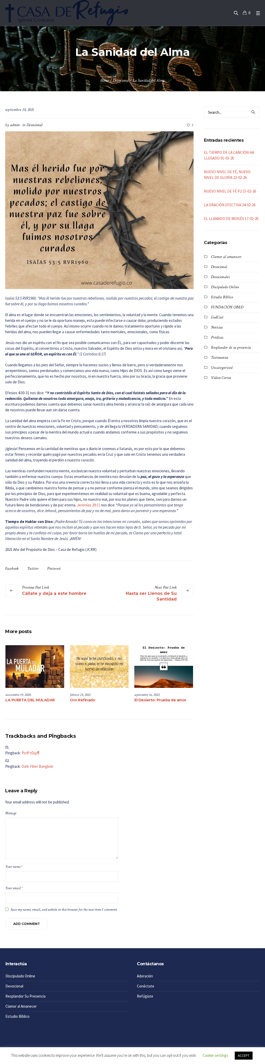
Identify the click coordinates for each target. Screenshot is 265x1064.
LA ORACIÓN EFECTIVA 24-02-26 (229, 204)
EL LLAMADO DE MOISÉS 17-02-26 (231, 218)
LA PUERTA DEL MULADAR (30, 700)
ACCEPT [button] (243, 1055)
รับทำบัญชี (30, 752)
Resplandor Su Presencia (25, 996)
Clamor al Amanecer (21, 1006)
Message (10, 813)
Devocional (121, 80)
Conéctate (145, 986)
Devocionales (220, 277)
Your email (14, 888)
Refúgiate (145, 996)
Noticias (217, 327)
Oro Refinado (82, 700)
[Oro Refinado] (99, 666)
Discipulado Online (225, 287)
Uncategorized (221, 367)
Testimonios (219, 357)
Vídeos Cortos (221, 378)
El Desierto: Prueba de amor (160, 700)
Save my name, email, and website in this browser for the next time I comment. (64, 909)
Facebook (12, 568)
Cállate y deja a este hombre (54, 593)
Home (104, 80)
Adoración (145, 976)
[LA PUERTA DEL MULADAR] (34, 666)
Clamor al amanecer (226, 257)
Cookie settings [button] (215, 1055)
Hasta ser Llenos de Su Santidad (151, 596)
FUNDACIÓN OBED (227, 307)
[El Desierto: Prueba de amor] (163, 666)
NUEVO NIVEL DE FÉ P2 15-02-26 (230, 191)
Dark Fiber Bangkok (37, 766)
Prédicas (217, 337)
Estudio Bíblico (222, 297)
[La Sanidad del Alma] (99, 209)
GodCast (217, 317)
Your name (14, 866)
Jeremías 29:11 (88, 505)
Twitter (33, 568)
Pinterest (54, 568)
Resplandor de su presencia (231, 347)
